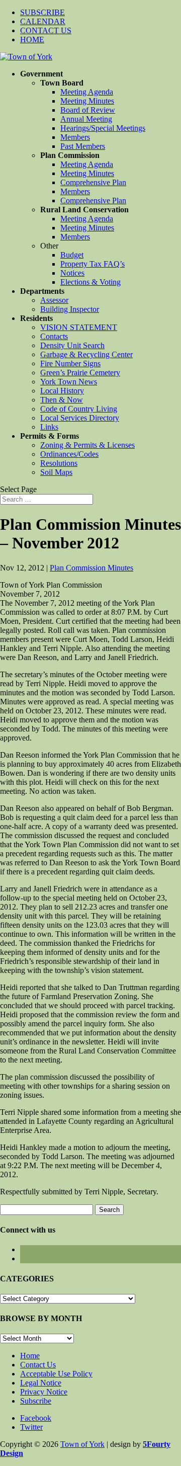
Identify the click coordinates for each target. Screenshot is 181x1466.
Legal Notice (40, 1382)
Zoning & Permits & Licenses (87, 445)
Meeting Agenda (86, 92)
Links (49, 427)
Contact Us (38, 1364)
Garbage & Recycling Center (86, 354)
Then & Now (61, 399)
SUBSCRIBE (42, 12)
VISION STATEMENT (78, 327)
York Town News (68, 381)
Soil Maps (56, 472)
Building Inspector (69, 309)
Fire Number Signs (70, 363)
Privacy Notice (43, 1392)
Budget (71, 255)
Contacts (54, 336)
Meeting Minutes (87, 101)
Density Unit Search (72, 345)
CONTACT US (45, 30)
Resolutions (58, 463)
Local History (62, 390)
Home (30, 1355)
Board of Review (87, 110)
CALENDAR (42, 21)
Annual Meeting (86, 119)
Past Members (82, 146)
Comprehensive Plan (93, 182)
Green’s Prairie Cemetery (80, 372)
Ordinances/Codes (69, 454)
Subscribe (35, 1401)
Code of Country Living (78, 408)
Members (75, 137)
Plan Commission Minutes (91, 567)
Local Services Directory (79, 418)
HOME (32, 39)
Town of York (82, 1444)
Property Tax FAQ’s (92, 264)
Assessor (54, 300)
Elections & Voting (90, 282)
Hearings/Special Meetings (102, 128)
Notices (72, 273)
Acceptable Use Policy (56, 1373)
